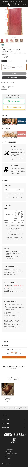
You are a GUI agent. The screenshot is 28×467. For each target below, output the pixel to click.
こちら (13, 67)
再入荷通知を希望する (14, 77)
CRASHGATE (20, 1)
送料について (4, 89)
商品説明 (6, 342)
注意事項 (6, 345)
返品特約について (5, 87)
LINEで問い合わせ (15, 101)
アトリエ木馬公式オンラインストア (9, 407)
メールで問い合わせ (15, 107)
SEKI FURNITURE (13, 1)
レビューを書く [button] (14, 357)
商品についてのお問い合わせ (7, 86)
